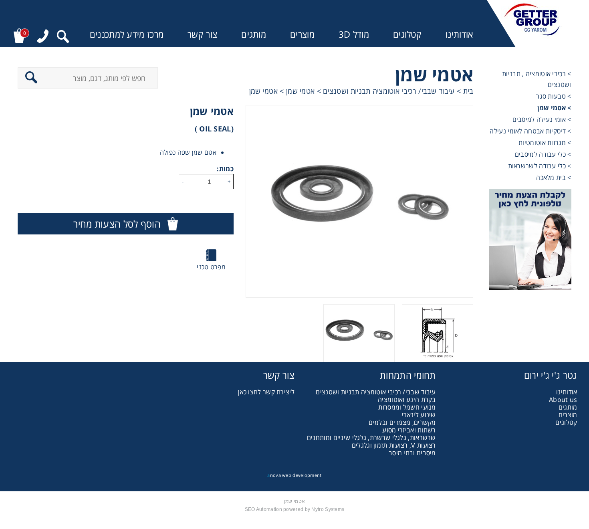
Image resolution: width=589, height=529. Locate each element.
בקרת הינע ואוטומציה (407, 399)
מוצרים (302, 34)
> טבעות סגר (553, 96)
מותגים (253, 34)
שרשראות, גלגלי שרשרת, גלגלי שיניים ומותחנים (371, 437)
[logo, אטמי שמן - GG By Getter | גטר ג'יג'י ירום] (532, 23)
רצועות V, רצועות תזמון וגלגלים (394, 445)
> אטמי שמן (554, 107)
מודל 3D (354, 34)
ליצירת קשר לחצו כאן (266, 392)
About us (563, 399)
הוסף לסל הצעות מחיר (117, 223)
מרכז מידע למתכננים (126, 34)
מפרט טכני (211, 266)
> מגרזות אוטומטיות (544, 142)
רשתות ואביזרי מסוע (409, 430)
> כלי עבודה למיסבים (543, 154)
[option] (359, 201)
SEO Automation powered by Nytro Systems (295, 509)
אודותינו (459, 34)
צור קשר (202, 34)
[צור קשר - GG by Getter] (530, 240)
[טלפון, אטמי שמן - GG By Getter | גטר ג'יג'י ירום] (42, 37)
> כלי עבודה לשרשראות (539, 166)
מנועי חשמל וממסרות (407, 407)
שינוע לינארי (419, 414)
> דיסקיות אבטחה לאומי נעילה (530, 131)
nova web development (294, 475)
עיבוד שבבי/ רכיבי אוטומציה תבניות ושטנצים (376, 392)
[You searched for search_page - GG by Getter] (63, 37)
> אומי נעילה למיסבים (541, 119)
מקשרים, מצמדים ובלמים (402, 422)
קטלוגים (407, 34)
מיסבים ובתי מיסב (412, 452)
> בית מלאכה (553, 177)
